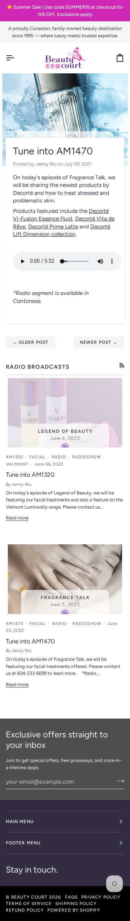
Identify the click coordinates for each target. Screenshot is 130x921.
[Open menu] (16, 58)
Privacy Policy (100, 897)
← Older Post (30, 342)
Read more (17, 518)
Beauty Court (29, 897)
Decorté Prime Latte (53, 226)
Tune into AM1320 (30, 474)
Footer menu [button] (23, 842)
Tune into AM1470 (30, 641)
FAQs (71, 897)
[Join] (118, 781)
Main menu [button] (20, 821)
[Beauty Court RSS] (122, 365)
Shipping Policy (75, 903)
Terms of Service (29, 903)
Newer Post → (98, 342)
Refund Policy (25, 910)
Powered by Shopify (73, 910)
